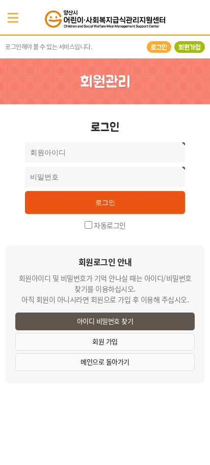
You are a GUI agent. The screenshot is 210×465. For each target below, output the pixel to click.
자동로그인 (110, 225)
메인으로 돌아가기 (105, 361)
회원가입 (189, 47)
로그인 (159, 47)
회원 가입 (105, 341)
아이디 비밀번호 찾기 (105, 321)
